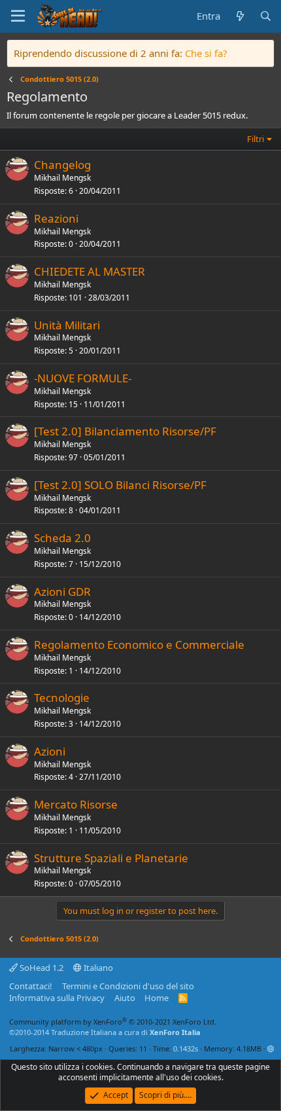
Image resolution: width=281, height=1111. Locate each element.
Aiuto (124, 998)
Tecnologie (62, 697)
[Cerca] (265, 16)
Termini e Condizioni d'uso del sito (128, 986)
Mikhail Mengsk (62, 177)
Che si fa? (206, 53)
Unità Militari (67, 325)
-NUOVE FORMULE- (82, 378)
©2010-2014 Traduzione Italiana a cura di (105, 1032)
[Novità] (239, 16)
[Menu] (18, 16)
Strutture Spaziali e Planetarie (111, 857)
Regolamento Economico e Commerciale (139, 644)
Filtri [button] (255, 139)
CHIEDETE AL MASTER (89, 271)
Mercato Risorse (76, 804)
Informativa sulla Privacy (57, 998)
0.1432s (185, 1048)
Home (156, 998)
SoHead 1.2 (40, 968)
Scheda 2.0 (62, 537)
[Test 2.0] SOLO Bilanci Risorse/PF (120, 484)
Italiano (97, 968)
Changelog (62, 164)
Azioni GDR (62, 591)
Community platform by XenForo (112, 1022)
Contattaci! (30, 986)
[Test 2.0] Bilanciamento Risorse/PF (125, 431)
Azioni (49, 751)
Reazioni (56, 218)
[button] (270, 1048)
